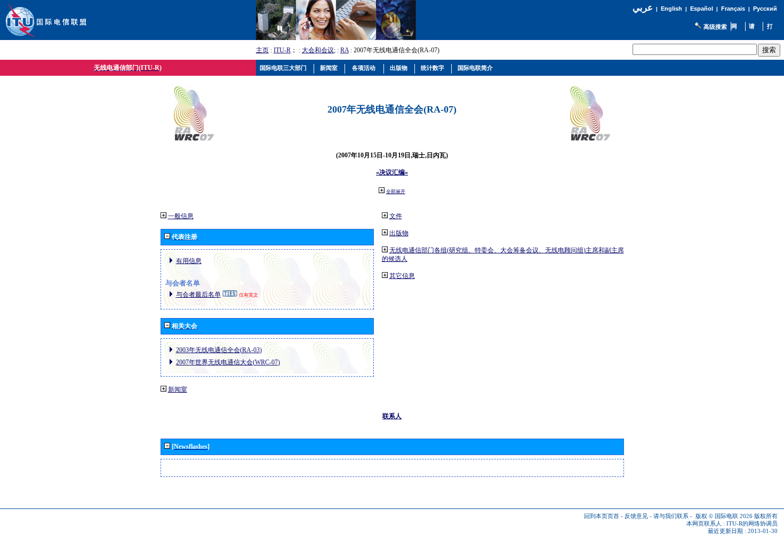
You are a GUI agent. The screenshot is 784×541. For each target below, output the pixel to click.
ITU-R (282, 50)
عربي (643, 8)
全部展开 (395, 191)
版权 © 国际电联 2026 (724, 516)
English (671, 8)
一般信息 (181, 216)
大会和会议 (318, 50)
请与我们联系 (671, 516)
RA (344, 50)
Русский (765, 8)
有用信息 (189, 261)
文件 (395, 216)
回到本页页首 (601, 516)
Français (733, 8)
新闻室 (177, 389)
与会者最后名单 (198, 294)
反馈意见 (636, 516)
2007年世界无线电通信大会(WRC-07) (228, 362)
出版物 (399, 233)
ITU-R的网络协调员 (752, 524)
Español (701, 8)
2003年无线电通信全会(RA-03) (219, 350)
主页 (262, 50)
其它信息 (402, 276)
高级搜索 (715, 26)
